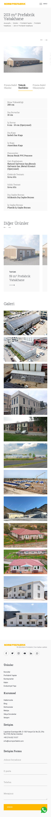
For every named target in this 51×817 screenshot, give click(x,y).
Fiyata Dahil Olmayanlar (39, 86)
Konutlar (7, 672)
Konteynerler (9, 679)
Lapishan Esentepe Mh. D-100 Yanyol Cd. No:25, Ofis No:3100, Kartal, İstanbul (24, 733)
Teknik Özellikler (23, 86)
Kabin (6, 682)
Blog (5, 704)
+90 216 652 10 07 (11, 737)
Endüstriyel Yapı (10, 686)
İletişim (6, 718)
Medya (6, 711)
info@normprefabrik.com (14, 741)
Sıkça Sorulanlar (10, 714)
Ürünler (15, 23)
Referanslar (8, 707)
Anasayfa (7, 23)
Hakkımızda (8, 700)
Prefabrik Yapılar (26, 23)
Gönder (10, 807)
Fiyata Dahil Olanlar (10, 86)
